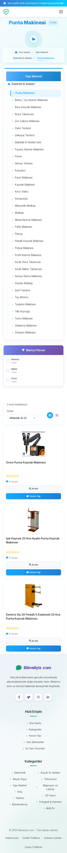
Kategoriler (35, 729)
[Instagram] (38, 697)
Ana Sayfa (35, 723)
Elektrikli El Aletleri (23, 84)
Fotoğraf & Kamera (50, 801)
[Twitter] (28, 697)
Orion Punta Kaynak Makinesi (26, 462)
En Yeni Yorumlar (35, 748)
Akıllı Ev (50, 808)
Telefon (19, 798)
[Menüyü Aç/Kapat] (61, 11)
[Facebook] (19, 697)
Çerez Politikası (33, 847)
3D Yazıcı (50, 795)
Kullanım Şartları (53, 837)
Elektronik (20, 772)
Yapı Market (20, 785)
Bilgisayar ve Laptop (50, 787)
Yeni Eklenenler (35, 742)
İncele (35, 488)
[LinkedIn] (48, 697)
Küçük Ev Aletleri (50, 772)
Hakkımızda (11, 837)
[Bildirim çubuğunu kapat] (62, 3)
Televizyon (50, 779)
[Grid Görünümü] (50, 415)
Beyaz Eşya (20, 779)
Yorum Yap (35, 496)
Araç (20, 791)
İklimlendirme (19, 804)
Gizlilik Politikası (31, 837)
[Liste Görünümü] (57, 415)
